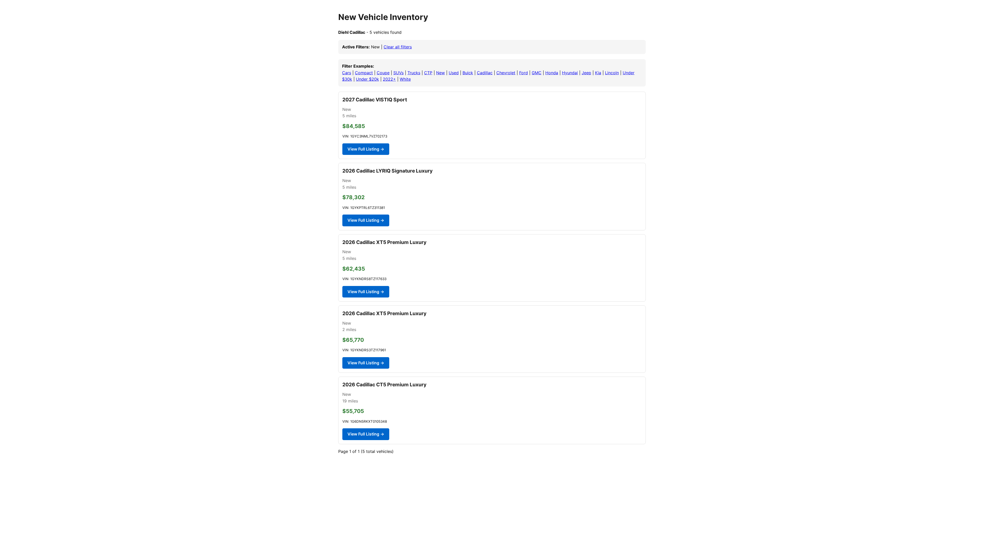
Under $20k (367, 79)
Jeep (586, 72)
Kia (598, 72)
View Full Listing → (365, 149)
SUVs (398, 72)
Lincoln (612, 72)
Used (454, 72)
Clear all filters (398, 46)
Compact (364, 72)
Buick (468, 72)
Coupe (383, 72)
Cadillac (485, 72)
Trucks (413, 72)
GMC (536, 72)
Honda (551, 72)
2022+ (389, 79)
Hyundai (570, 72)
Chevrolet (505, 72)
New (440, 72)
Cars (346, 72)
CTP (428, 72)
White (405, 79)
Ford (523, 72)
